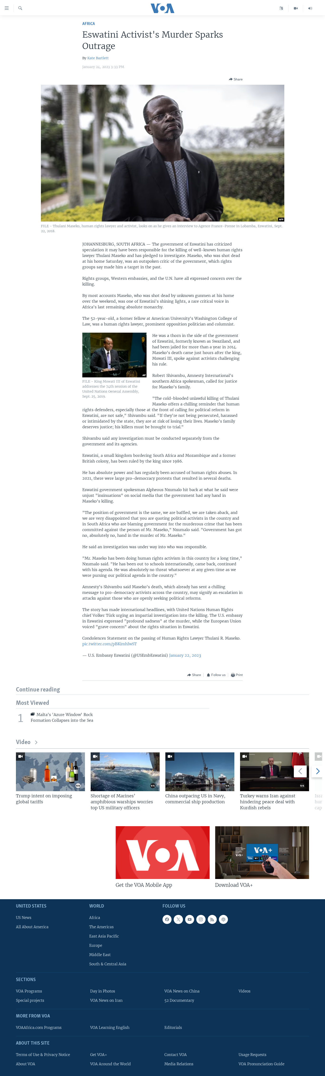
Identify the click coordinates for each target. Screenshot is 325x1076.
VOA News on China (182, 991)
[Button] (236, 79)
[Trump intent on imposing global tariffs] (50, 771)
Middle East (100, 955)
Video (23, 742)
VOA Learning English (109, 1027)
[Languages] (281, 8)
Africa (88, 24)
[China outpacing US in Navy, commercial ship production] (199, 771)
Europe (95, 945)
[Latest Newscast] (310, 8)
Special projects (30, 1000)
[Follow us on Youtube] (189, 919)
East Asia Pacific (104, 936)
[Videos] (296, 8)
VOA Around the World (110, 1063)
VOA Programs (29, 991)
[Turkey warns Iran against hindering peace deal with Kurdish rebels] (274, 771)
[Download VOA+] (262, 852)
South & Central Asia (107, 964)
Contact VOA (175, 1054)
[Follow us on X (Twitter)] (178, 919)
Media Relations (178, 1063)
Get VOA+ (98, 1054)
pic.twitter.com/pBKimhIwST (109, 644)
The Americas (101, 926)
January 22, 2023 (185, 655)
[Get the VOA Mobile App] (163, 852)
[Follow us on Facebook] (167, 919)
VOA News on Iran (106, 1000)
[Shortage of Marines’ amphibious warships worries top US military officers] (125, 771)
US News (23, 917)
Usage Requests (252, 1054)
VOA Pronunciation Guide (261, 1063)
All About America (32, 926)
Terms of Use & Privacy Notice (43, 1054)
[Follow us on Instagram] (200, 919)
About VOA (25, 1063)
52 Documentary (179, 1000)
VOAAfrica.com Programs (39, 1027)
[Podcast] (223, 919)
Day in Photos (102, 991)
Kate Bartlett (98, 58)
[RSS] (212, 919)
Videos (245, 991)
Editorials (173, 1027)
